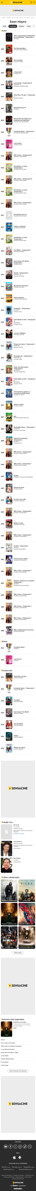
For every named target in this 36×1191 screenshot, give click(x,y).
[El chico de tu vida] (9, 500)
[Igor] (9, 417)
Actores (13, 17)
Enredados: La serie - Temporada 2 (21, 190)
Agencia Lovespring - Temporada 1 (21, 439)
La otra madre (4, 1055)
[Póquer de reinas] (9, 748)
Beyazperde (27, 1167)
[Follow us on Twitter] (15, 1147)
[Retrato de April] (9, 488)
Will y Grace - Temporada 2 (22, 606)
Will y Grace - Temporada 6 (22, 511)
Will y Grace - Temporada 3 (22, 594)
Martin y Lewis (18, 523)
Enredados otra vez (20, 214)
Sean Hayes (27, 17)
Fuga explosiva (19, 297)
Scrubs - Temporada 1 (21, 546)
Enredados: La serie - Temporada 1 (21, 238)
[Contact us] (30, 1147)
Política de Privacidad (9, 1177)
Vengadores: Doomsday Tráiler (9, 924)
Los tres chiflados (20, 333)
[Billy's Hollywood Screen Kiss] (9, 630)
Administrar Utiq (19, 1177)
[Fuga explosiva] (9, 298)
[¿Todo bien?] (9, 72)
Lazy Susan (17, 143)
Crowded (17, 700)
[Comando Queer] (9, 648)
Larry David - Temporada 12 (23, 83)
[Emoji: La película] (9, 227)
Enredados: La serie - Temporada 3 (21, 167)
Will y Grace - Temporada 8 (22, 452)
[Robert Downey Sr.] (9, 108)
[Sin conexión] (9, 61)
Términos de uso (29, 1175)
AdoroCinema (7, 1169)
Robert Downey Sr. (20, 107)
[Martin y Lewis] (9, 523)
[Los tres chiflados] (9, 334)
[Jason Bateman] (6, 848)
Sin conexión (18, 60)
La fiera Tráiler (26, 900)
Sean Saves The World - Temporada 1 (22, 262)
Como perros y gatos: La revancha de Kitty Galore (22, 392)
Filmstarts (15, 1167)
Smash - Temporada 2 (21, 273)
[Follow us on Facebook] (11, 1147)
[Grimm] (9, 736)
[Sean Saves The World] (9, 712)
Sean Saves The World (21, 712)
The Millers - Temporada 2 (22, 250)
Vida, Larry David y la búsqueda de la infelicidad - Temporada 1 (24, 36)
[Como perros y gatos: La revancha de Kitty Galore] (9, 393)
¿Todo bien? (18, 72)
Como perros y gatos (21, 558)
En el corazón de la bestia (8, 1043)
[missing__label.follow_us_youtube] (6, 1147)
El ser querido (5, 1062)
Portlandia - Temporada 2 (22, 308)
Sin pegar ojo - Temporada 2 (23, 356)
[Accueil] (16, 2)
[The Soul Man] (9, 724)
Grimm (16, 735)
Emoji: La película (19, 226)
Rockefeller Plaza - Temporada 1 (24, 427)
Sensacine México (24, 1169)
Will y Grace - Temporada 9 (22, 202)
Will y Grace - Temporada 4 (22, 570)
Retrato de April (19, 487)
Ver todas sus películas (18, 833)
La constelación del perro (8, 1049)
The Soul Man (18, 724)
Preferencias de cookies (18, 1178)
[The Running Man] (9, 49)
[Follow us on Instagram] (20, 1147)
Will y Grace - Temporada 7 (22, 463)
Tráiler (15, 1028)
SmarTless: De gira (20, 676)
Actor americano (19, 17)
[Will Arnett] (6, 832)
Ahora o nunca (19, 404)
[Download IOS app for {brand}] (15, 1157)
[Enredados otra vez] (9, 215)
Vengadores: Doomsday (19, 1022)
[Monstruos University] (9, 286)
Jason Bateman (17, 841)
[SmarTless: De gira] (9, 677)
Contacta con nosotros (18, 1175)
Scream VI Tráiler (9, 947)
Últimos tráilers (18, 952)
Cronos (3, 1039)
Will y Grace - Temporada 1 (22, 618)
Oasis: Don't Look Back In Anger (9, 1052)
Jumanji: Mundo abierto (7, 1059)
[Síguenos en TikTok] (25, 1147)
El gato (16, 475)
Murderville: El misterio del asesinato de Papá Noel (22, 119)
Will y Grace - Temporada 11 (23, 155)
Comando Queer (19, 647)
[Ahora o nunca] (9, 405)
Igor (15, 416)
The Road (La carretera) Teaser (9, 900)
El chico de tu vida (20, 499)
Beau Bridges (17, 858)
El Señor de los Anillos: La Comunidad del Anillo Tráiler (27, 947)
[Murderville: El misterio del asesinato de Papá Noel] (9, 120)
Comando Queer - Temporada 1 (24, 131)
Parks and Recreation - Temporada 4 (21, 367)
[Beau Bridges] (6, 865)
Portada (3, 17)
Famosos (8, 17)
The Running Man (20, 48)
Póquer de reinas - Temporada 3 (24, 344)
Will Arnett (16, 825)
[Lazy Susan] (9, 144)
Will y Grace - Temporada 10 (23, 179)
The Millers (16, 860)
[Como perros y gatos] (9, 559)
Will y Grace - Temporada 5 (22, 535)
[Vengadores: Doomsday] (6, 1029)
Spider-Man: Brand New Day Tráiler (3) (27, 924)
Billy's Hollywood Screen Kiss (24, 630)
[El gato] (9, 476)
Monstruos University (21, 285)
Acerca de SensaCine (6, 1175)
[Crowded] (9, 700)
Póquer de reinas (19, 747)
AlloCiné (4, 1167)
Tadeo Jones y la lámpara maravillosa (11, 1046)
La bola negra (4, 1065)
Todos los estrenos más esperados (18, 1071)
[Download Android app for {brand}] (20, 1157)
